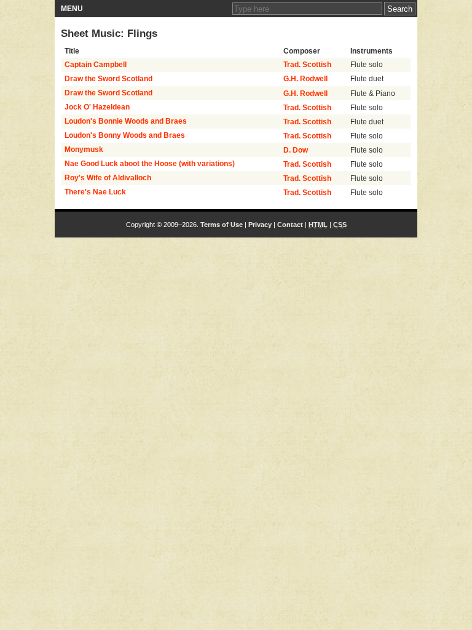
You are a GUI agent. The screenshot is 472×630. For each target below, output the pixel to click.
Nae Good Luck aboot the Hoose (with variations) (150, 163)
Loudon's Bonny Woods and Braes (125, 135)
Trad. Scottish (307, 64)
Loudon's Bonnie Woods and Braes (126, 121)
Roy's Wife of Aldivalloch (108, 177)
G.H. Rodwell (305, 78)
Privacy (260, 224)
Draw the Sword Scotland (108, 78)
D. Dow (295, 150)
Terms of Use (221, 224)
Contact (290, 224)
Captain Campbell (96, 64)
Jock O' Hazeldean (97, 107)
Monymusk (84, 149)
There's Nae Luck (95, 192)
